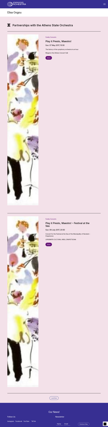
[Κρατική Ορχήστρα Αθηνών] (16, 4)
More (48, 58)
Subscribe (84, 424)
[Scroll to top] (105, 424)
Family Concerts (50, 37)
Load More (54, 398)
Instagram (10, 421)
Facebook (18, 421)
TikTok (33, 421)
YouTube (26, 421)
